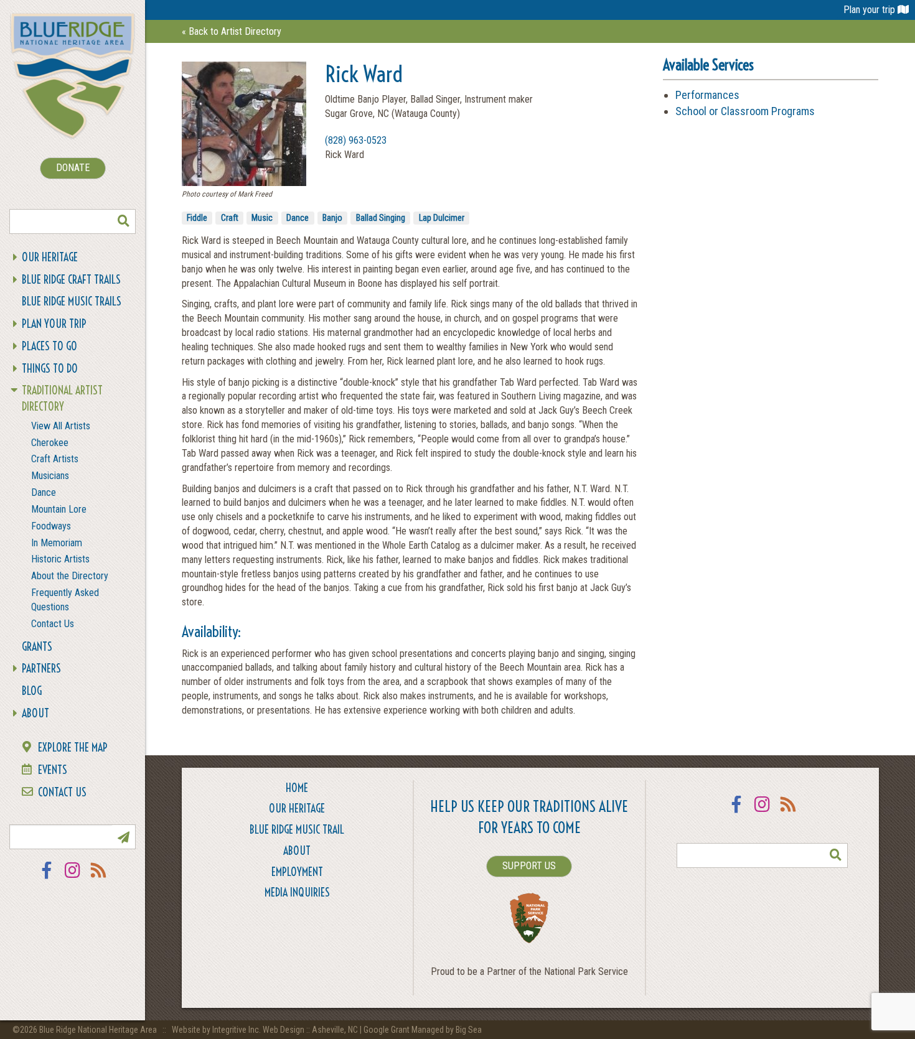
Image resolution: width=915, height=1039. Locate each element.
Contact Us (52, 624)
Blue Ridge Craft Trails (71, 280)
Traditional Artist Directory (62, 398)
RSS (99, 878)
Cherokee (49, 443)
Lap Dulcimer (441, 218)
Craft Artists (54, 459)
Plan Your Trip (54, 324)
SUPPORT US (529, 866)
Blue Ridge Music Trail (297, 829)
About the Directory (69, 576)
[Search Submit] (123, 221)
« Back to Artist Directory (231, 31)
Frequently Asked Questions (65, 600)
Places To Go (49, 346)
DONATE (73, 168)
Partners (41, 668)
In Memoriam (56, 543)
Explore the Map (73, 747)
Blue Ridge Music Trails (71, 301)
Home (297, 788)
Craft (229, 218)
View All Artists (60, 426)
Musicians (50, 476)
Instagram (73, 878)
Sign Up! (123, 837)
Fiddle (197, 218)
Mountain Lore (59, 509)
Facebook (47, 878)
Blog (32, 691)
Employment (297, 872)
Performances (707, 94)
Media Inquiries (297, 892)
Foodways (51, 526)
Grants (37, 647)
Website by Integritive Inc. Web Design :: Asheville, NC (266, 1030)
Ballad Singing (380, 218)
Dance (43, 492)
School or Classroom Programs (745, 111)
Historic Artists (60, 559)
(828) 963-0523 (356, 140)
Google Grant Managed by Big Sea (423, 1030)
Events (52, 770)
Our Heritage (50, 257)
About (35, 713)
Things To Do (50, 368)
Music (262, 218)
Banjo (332, 218)
